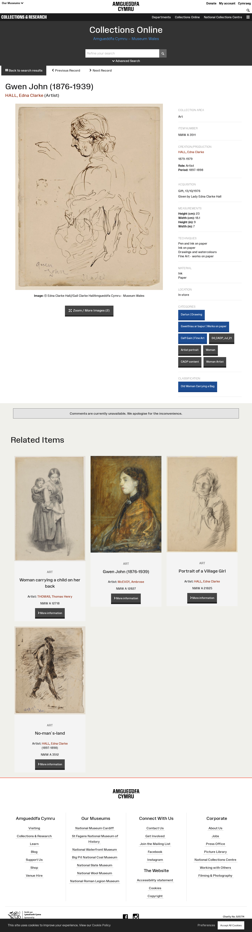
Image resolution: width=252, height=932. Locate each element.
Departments (161, 17)
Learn (34, 844)
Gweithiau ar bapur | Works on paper (204, 326)
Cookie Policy (101, 925)
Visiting (34, 828)
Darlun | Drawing (191, 314)
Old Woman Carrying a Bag (198, 386)
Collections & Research (24, 17)
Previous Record (67, 70)
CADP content (190, 361)
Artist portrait (190, 349)
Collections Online (187, 17)
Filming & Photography (215, 875)
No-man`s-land (50, 733)
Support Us (34, 860)
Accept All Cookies (231, 925)
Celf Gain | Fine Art (192, 338)
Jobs (215, 836)
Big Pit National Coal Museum (94, 857)
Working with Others (215, 867)
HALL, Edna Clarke (24, 95)
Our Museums (11, 3)
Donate (211, 3)
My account (227, 3)
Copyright (155, 896)
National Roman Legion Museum (94, 881)
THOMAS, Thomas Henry (54, 596)
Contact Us (155, 828)
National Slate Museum (94, 865)
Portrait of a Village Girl (202, 570)
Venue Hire (34, 875)
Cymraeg (244, 3)
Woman (210, 349)
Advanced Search (127, 61)
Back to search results (25, 70)
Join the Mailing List (155, 844)
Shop (34, 867)
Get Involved (155, 836)
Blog (34, 852)
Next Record (102, 70)
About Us (215, 828)
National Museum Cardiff (94, 828)
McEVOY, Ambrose (131, 581)
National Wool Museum (94, 873)
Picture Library (215, 852)
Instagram (155, 860)
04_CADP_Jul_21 (222, 338)
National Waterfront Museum (94, 849)
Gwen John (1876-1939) (126, 571)
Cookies (155, 888)
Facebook (155, 852)
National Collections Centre (223, 17)
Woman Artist (215, 361)
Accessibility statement (155, 880)
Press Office (215, 844)
